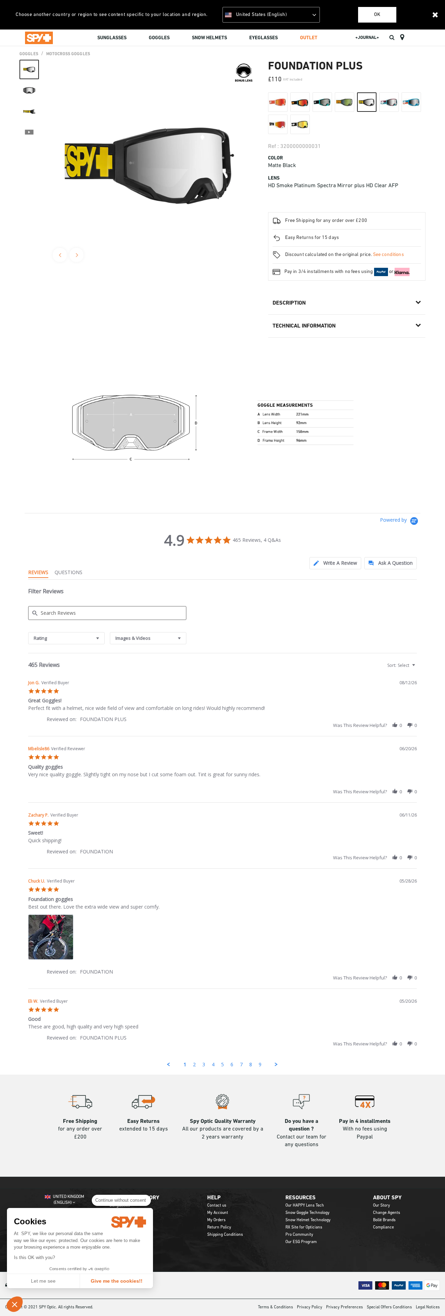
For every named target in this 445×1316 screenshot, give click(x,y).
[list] (222, 938)
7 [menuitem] (241, 1064)
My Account (217, 1213)
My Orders (216, 1220)
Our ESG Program (301, 1242)
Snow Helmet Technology (308, 1220)
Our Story (381, 1205)
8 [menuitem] (250, 1064)
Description (289, 303)
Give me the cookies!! (117, 1281)
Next (76, 255)
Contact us (216, 1205)
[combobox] (66, 638)
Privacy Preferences (344, 1307)
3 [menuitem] (203, 1064)
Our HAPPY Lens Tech (304, 1205)
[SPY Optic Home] (39, 37)
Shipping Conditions (225, 1235)
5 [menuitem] (222, 1064)
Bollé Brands (384, 1220)
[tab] (335, 563)
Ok (377, 14)
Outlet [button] (308, 38)
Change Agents (386, 1213)
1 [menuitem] (185, 1064)
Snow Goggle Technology (307, 1213)
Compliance (383, 1227)
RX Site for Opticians (303, 1227)
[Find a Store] (402, 37)
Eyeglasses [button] (263, 38)
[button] (14, 1304)
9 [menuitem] (260, 1064)
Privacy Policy (309, 1307)
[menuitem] (112, 39)
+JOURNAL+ (367, 37)
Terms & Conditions (275, 1307)
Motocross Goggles (68, 54)
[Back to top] (429, 1298)
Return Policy (219, 1227)
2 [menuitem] (194, 1064)
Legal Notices (428, 1307)
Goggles (28, 54)
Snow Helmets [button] (209, 38)
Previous (60, 255)
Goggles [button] (159, 38)
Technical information (304, 326)
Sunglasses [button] (112, 38)
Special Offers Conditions (389, 1307)
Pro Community (299, 1235)
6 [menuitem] (231, 1064)
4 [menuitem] (213, 1064)
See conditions (388, 254)
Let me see (43, 1281)
